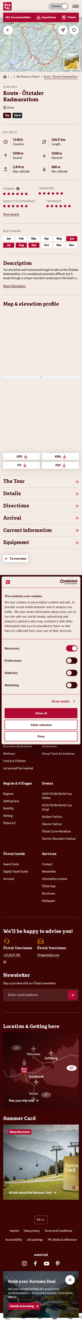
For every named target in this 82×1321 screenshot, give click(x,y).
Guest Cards (11, 864)
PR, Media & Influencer (62, 1239)
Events (47, 783)
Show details (61, 701)
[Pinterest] (57, 1263)
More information (14, 286)
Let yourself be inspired (18, 768)
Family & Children (14, 761)
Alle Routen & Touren (28, 76)
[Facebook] (35, 1263)
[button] (41, 481)
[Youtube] (46, 1263)
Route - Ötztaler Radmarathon (60, 76)
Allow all (41, 713)
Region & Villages (17, 783)
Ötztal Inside (14, 854)
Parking (8, 816)
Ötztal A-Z (9, 823)
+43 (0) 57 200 (11, 955)
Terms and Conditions (58, 1231)
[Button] (72, 995)
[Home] (4, 77)
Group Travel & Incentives (58, 753)
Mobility (8, 808)
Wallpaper (48, 901)
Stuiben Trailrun (52, 817)
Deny (41, 736)
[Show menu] (75, 6)
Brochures (48, 893)
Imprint (14, 1231)
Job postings (35, 1239)
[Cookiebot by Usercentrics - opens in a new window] (60, 582)
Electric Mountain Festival (59, 839)
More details (11, 214)
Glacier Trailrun (52, 824)
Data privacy (32, 1231)
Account (8, 879)
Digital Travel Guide (15, 871)
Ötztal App (49, 886)
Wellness (9, 753)
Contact (47, 864)
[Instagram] (24, 1263)
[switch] (71, 661)
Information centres (54, 879)
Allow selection (41, 724)
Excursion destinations (17, 746)
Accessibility (13, 1239)
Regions (8, 794)
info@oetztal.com (48, 955)
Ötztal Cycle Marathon (56, 831)
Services (49, 854)
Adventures (49, 746)
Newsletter (49, 871)
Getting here (11, 801)
